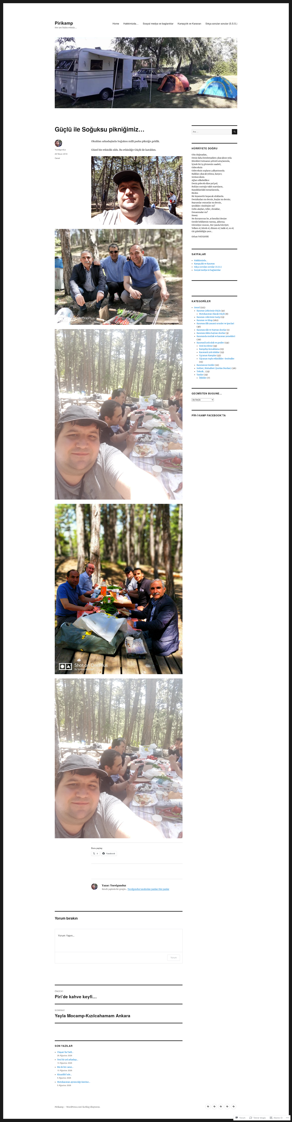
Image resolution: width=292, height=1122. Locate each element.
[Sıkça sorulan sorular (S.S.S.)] (233, 1106)
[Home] (208, 1106)
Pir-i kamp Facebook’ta (209, 415)
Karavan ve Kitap (205, 320)
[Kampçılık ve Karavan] (227, 1106)
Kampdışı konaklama (209, 349)
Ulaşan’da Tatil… (65, 1052)
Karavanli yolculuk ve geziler (210, 342)
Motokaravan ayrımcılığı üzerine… (73, 1082)
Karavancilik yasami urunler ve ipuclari (215, 323)
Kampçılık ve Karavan (189, 23)
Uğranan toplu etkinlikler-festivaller (216, 358)
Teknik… (201, 371)
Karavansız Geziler (206, 365)
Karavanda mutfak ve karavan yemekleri (216, 336)
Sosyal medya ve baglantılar (158, 23)
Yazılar (200, 374)
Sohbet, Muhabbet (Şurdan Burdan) (214, 368)
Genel (57, 158)
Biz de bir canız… (65, 1067)
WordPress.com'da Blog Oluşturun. (83, 1107)
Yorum (173, 957)
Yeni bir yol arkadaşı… (67, 1059)
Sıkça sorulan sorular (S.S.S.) (221, 23)
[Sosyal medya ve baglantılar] (220, 1106)
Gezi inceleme (206, 346)
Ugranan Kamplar (207, 355)
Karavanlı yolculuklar (209, 352)
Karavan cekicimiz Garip (208, 317)
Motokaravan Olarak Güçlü (212, 314)
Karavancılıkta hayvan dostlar (211, 333)
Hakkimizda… (131, 23)
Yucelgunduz (60, 149)
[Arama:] (212, 131)
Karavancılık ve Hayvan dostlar (211, 330)
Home (116, 23)
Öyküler (203, 378)
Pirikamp (64, 23)
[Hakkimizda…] (214, 1106)
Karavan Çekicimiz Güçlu (209, 310)
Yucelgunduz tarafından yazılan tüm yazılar (148, 889)
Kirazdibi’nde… (64, 1074)
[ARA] (234, 131)
